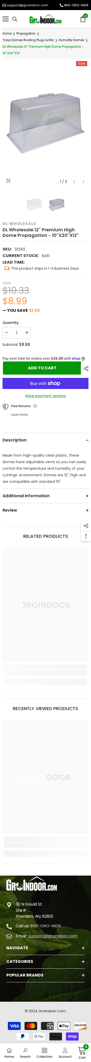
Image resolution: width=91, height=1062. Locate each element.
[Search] (15, 19)
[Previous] (74, 181)
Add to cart (43, 368)
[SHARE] (84, 368)
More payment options (45, 395)
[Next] (83, 181)
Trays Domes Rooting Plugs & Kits (28, 40)
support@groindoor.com (27, 5)
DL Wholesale (19, 224)
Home (7, 33)
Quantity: (11, 322)
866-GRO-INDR (76, 5)
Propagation (26, 33)
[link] (45, 673)
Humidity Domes (71, 40)
